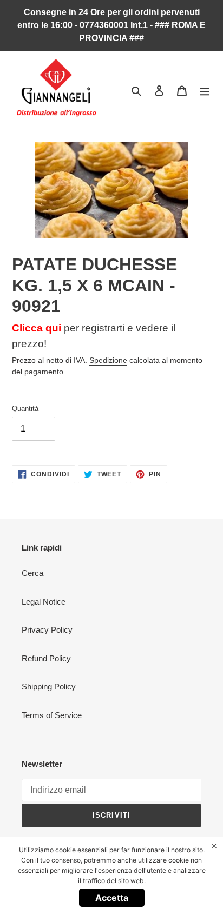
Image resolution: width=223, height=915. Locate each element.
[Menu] (204, 90)
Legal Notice (43, 601)
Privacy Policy (47, 629)
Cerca (32, 573)
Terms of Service (52, 715)
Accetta (111, 897)
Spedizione (108, 360)
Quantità (25, 409)
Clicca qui (36, 328)
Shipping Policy (49, 686)
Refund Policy (46, 658)
